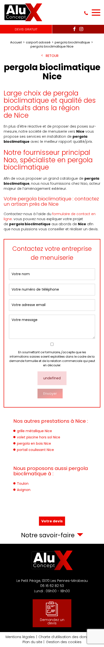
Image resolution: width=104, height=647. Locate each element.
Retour (52, 56)
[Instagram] (81, 29)
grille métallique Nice (34, 431)
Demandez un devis (52, 621)
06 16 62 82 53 (86, 13)
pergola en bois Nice (34, 443)
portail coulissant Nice (35, 449)
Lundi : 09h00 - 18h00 (52, 591)
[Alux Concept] (24, 12)
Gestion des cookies (64, 642)
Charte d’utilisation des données (66, 636)
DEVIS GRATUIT (26, 29)
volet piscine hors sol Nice (38, 437)
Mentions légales (20, 636)
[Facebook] (74, 29)
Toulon (23, 483)
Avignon (23, 489)
